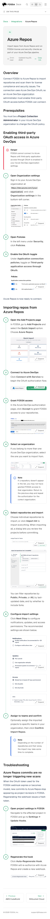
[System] (36, 4)
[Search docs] (27, 4)
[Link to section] (20, 73)
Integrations (16, 21)
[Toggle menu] (45, 4)
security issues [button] (27, 86)
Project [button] (22, 116)
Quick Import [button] (28, 328)
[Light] (32, 4)
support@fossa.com (39, 912)
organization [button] (28, 94)
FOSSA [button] (16, 78)
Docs (5, 21)
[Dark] (40, 4)
